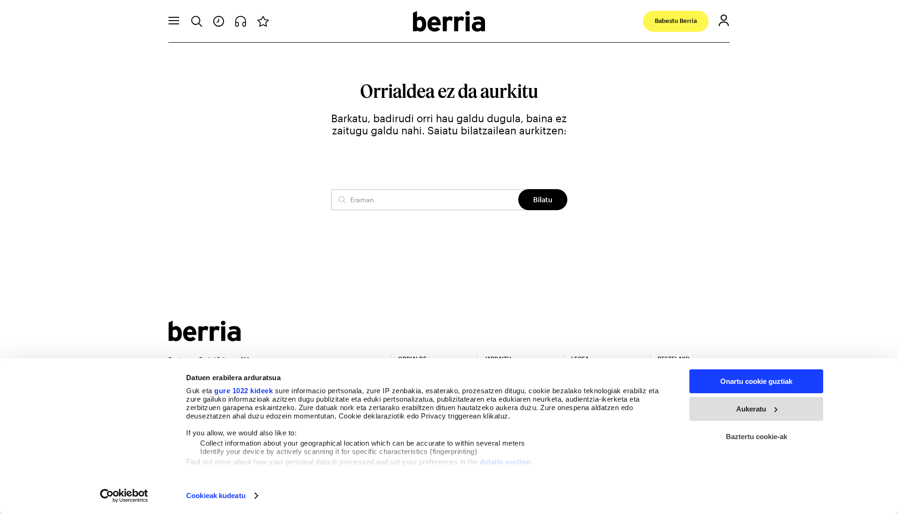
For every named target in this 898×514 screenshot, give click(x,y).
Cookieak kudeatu (216, 495)
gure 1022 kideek (243, 391)
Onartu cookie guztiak (756, 381)
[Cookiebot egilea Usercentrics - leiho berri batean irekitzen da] (124, 496)
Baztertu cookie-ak (756, 437)
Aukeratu (751, 409)
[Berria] (204, 338)
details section (505, 462)
